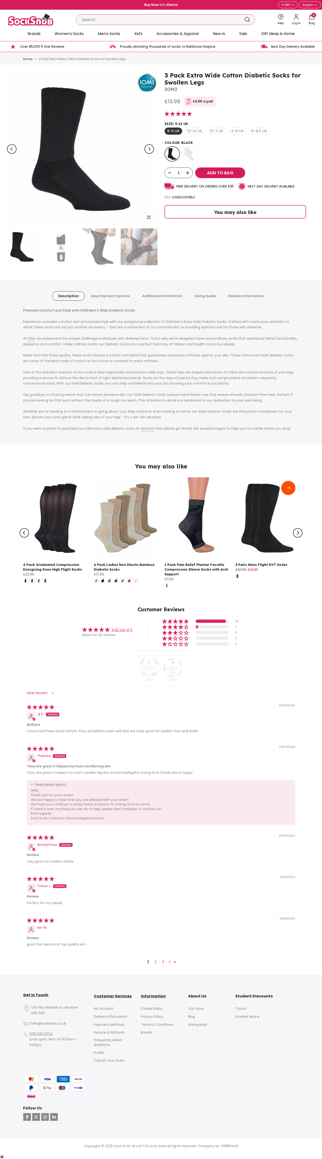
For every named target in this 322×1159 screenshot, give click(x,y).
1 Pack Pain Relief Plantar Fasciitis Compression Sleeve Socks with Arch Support (196, 569)
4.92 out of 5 (121, 630)
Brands (34, 33)
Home (28, 58)
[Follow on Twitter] (36, 1117)
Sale (243, 33)
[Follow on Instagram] (45, 1117)
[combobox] (158, 19)
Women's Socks (69, 33)
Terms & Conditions (157, 1024)
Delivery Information (246, 296)
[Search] (247, 19)
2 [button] (156, 961)
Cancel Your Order (109, 1060)
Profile (99, 1053)
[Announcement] (161, 5)
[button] (178, 114)
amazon (147, 428)
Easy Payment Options (110, 296)
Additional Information (162, 296)
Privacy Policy (152, 1016)
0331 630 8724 (41, 1034)
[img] (40, 707)
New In (219, 33)
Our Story (196, 1008)
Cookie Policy (152, 1008)
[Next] (149, 149)
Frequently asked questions (108, 1042)
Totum (241, 1008)
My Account (104, 1008)
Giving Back (197, 1024)
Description (68, 296)
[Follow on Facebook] (27, 1117)
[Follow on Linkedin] (54, 1117)
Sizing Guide (205, 296)
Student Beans (247, 1016)
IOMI (171, 89)
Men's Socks (109, 33)
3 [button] (163, 961)
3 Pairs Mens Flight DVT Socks (261, 565)
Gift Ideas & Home (278, 33)
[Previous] (12, 149)
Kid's (138, 33)
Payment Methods (109, 1024)
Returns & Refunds (109, 1032)
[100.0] (149, 668)
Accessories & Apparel (178, 33)
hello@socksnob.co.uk (48, 1023)
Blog (191, 1016)
